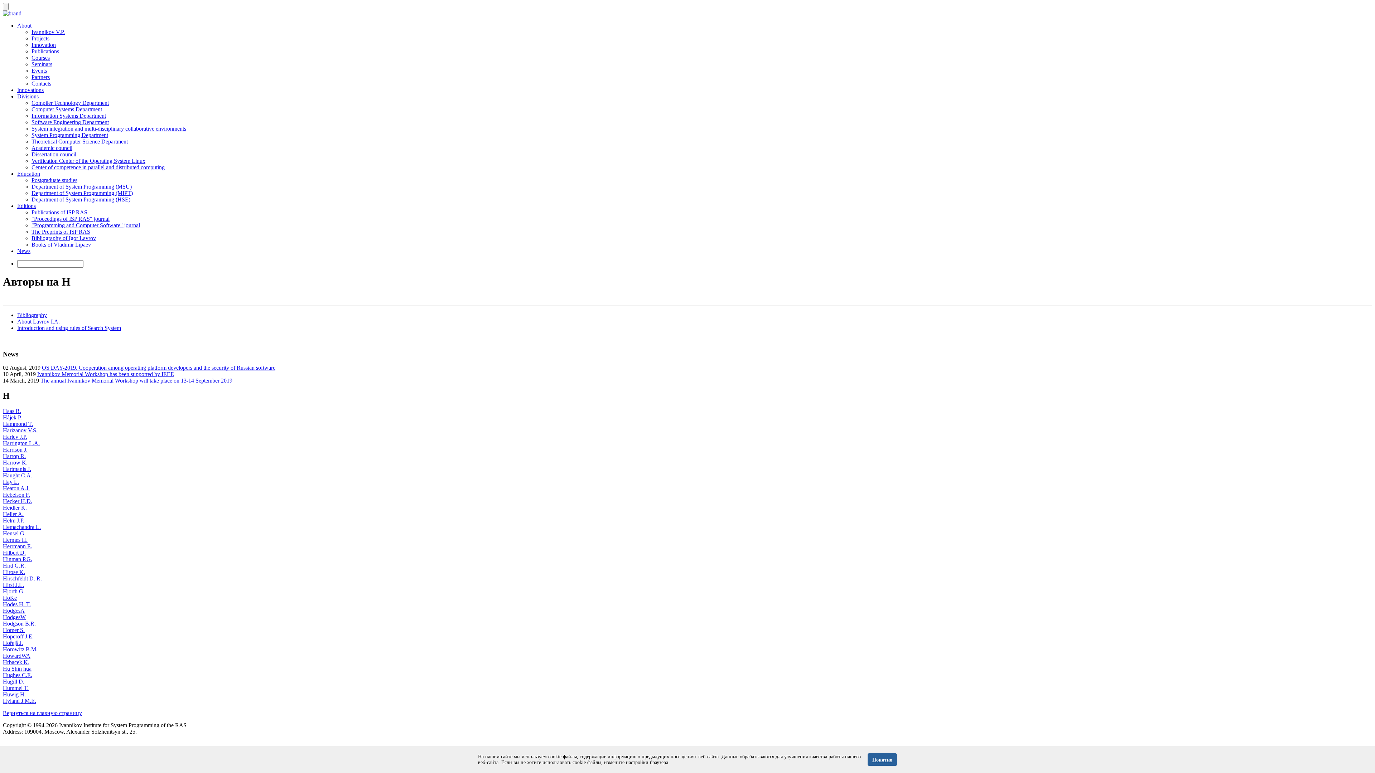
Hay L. (11, 482)
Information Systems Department (69, 116)
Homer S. (14, 630)
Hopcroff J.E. (18, 636)
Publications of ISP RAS (59, 212)
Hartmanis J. (17, 469)
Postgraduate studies (54, 180)
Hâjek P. (12, 417)
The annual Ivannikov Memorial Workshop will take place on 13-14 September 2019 (136, 381)
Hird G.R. (14, 566)
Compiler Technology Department (70, 103)
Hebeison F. (16, 495)
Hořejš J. (13, 643)
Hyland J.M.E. (19, 701)
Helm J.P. (13, 520)
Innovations (30, 90)
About (24, 26)
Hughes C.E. (17, 675)
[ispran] (3, 299)
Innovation (44, 45)
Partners (41, 77)
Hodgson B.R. (19, 624)
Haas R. (12, 411)
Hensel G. (14, 533)
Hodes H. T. (17, 604)
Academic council (52, 148)
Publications (45, 51)
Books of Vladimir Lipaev (61, 245)
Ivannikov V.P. (48, 32)
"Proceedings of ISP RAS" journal (71, 219)
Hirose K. (14, 572)
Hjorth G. (14, 591)
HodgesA (14, 611)
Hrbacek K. (16, 662)
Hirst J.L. (13, 585)
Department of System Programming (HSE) (81, 199)
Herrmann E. (17, 546)
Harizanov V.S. (20, 430)
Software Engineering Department (70, 122)
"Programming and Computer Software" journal (86, 225)
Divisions (28, 96)
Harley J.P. (15, 437)
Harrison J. (15, 450)
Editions (26, 206)
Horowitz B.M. (20, 649)
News (23, 251)
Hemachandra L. (22, 527)
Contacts (41, 84)
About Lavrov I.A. (38, 322)
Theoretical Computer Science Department (80, 141)
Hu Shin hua (17, 669)
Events (39, 71)
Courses (41, 58)
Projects (40, 38)
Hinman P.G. (17, 559)
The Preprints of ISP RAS (61, 232)
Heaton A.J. (16, 488)
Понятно (882, 760)
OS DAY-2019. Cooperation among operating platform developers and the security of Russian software (158, 368)
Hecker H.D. (17, 501)
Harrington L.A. (21, 443)
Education (28, 174)
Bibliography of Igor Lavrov (64, 238)
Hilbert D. (14, 553)
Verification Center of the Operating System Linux (88, 161)
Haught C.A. (17, 475)
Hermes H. (15, 540)
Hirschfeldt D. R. (22, 578)
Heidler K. (15, 508)
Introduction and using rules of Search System (69, 328)
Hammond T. (18, 424)
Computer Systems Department (67, 109)
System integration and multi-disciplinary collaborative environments (109, 129)
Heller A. (13, 514)
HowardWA (16, 656)
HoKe (10, 598)
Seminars (42, 64)
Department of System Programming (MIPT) (82, 193)
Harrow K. (15, 463)
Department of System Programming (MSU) (82, 187)
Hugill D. (13, 682)
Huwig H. (14, 694)
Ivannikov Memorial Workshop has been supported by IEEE (105, 374)
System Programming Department (70, 135)
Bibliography (32, 315)
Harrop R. (14, 456)
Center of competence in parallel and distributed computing (98, 167)
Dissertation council (54, 154)
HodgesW (14, 617)
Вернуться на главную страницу (42, 713)
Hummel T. (16, 688)
